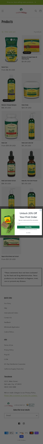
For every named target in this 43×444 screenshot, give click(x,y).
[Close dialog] (41, 210)
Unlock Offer (28, 227)
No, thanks (28, 232)
